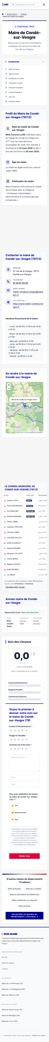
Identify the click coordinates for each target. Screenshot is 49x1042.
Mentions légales (8, 963)
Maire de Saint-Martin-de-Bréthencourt (24, 894)
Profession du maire (15, 78)
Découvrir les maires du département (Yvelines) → (24, 915)
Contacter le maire (14, 83)
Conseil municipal (14, 92)
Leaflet (20, 432)
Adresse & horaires (14, 88)
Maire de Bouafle (14, 889)
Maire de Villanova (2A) (10, 995)
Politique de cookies (38, 1035)
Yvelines (23, 14)
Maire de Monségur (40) (11, 1015)
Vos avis (10, 97)
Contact (5, 969)
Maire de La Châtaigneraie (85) (13, 989)
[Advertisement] (24, 228)
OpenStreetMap (30, 432)
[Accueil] (3, 14)
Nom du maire (12, 69)
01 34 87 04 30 (20, 283)
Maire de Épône (24, 906)
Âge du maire (12, 74)
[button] (24, 405)
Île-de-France (12, 14)
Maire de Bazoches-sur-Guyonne (24, 900)
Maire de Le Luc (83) (9, 1021)
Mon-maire (10, 934)
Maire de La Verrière (33, 889)
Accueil (4, 957)
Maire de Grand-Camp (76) (12, 1010)
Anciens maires (13, 101)
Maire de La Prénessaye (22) (12, 983)
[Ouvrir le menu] (43, 4)
